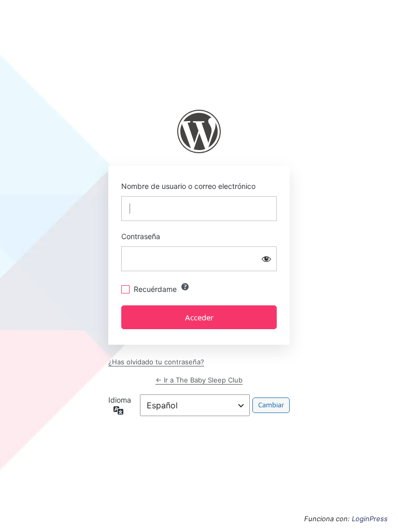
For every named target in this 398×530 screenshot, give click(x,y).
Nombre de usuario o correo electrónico (188, 186)
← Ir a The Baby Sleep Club (199, 380)
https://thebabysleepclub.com (199, 131)
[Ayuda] (185, 287)
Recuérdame (155, 289)
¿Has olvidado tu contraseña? (156, 362)
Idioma (119, 399)
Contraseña (140, 236)
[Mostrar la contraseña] (266, 258)
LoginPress (370, 518)
